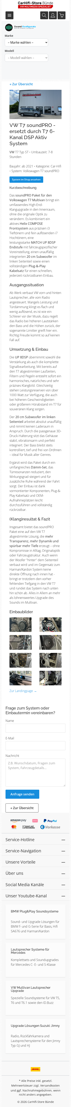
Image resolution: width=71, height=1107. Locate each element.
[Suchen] (44, 15)
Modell (9, 51)
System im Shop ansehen (26, 179)
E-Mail (10, 738)
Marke (9, 36)
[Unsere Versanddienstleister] (35, 1068)
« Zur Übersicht (21, 84)
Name (10, 721)
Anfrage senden (22, 794)
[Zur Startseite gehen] (35, 5)
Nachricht (12, 756)
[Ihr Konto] (53, 15)
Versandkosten (50, 1085)
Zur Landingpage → (23, 691)
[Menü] (9, 15)
